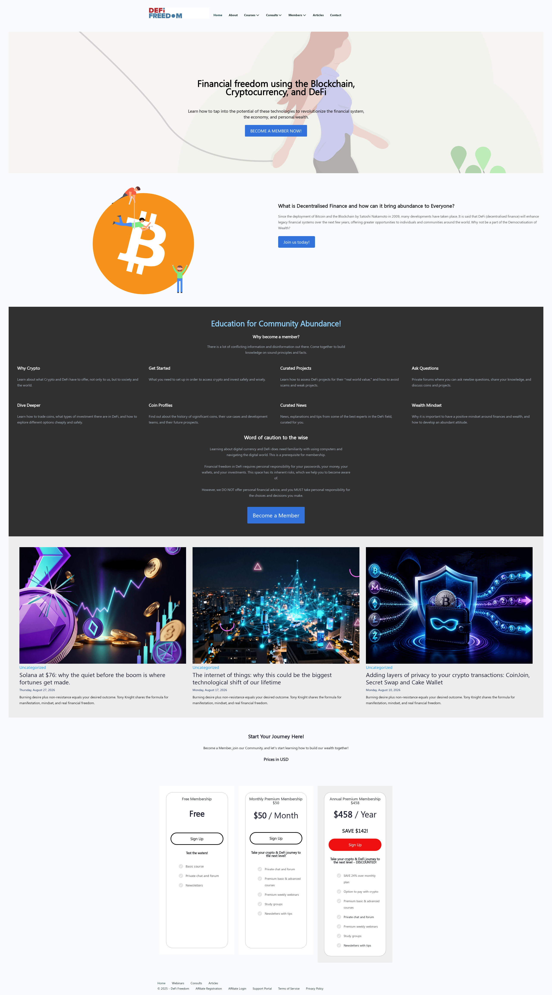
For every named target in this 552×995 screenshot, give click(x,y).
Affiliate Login (237, 988)
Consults (272, 15)
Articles (318, 15)
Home (217, 15)
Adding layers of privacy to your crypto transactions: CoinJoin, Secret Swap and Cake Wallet (448, 678)
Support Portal (262, 988)
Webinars (178, 983)
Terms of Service (289, 988)
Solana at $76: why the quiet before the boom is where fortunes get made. (92, 678)
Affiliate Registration (209, 988)
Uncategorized (32, 667)
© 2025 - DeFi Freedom (173, 988)
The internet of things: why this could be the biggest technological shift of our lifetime (262, 678)
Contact (335, 15)
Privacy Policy (314, 988)
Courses (249, 15)
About (233, 15)
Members (295, 15)
